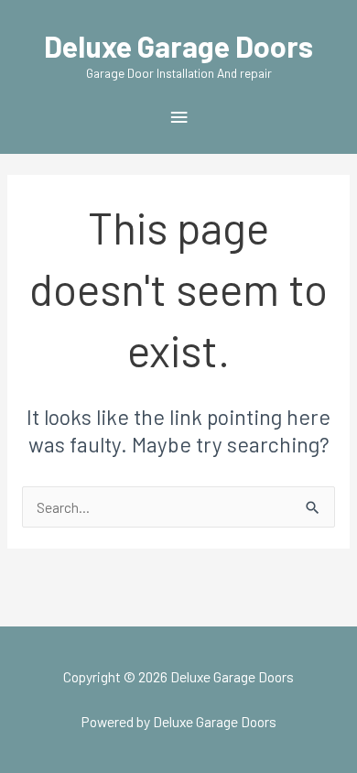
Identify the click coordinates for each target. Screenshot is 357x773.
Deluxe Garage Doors (178, 45)
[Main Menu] (178, 117)
